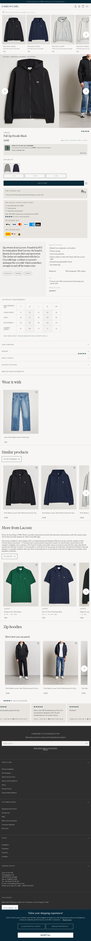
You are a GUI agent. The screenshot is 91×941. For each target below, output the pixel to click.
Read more (83, 153)
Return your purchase (9, 821)
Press (4, 785)
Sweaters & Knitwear (18, 57)
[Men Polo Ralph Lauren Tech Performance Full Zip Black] (22, 663)
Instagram (5, 845)
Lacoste (7, 132)
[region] (45, 712)
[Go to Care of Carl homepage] (10, 6)
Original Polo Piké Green (12, 612)
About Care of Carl (8, 777)
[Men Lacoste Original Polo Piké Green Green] (21, 584)
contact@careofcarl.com (15, 883)
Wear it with (11, 382)
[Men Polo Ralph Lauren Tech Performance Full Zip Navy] (60, 663)
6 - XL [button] (56, 176)
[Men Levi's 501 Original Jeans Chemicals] (21, 412)
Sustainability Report (9, 793)
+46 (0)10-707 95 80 (12, 881)
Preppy (28, 273)
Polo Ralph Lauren (9, 46)
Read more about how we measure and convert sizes (25, 336)
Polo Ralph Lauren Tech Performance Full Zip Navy (58, 513)
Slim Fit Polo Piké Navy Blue (52, 612)
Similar (15, 452)
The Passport (6, 773)
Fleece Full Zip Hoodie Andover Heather (62, 48)
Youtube (4, 853)
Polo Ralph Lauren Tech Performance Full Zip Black (20, 513)
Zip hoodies (31, 57)
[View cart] (83, 6)
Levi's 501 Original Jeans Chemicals (16, 437)
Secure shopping (7, 769)
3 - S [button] (13, 176)
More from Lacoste (17, 527)
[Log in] (75, 6)
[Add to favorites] (36, 392)
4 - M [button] (35, 176)
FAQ (3, 817)
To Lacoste (8, 556)
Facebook (5, 849)
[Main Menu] (87, 6)
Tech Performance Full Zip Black (11, 48)
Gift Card (5, 828)
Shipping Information (9, 809)
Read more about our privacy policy (45, 749)
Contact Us (6, 813)
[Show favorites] (79, 6)
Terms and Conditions (9, 781)
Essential (8, 273)
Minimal (19, 273)
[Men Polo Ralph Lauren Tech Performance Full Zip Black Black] (14, 29)
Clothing (6, 57)
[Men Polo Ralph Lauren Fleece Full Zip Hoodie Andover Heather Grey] (63, 29)
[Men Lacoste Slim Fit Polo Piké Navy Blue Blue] (58, 584)
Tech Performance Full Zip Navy (36, 48)
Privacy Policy (6, 789)
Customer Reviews (8, 825)
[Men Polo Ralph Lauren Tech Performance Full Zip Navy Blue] (38, 29)
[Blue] (16, 168)
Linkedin (5, 857)
